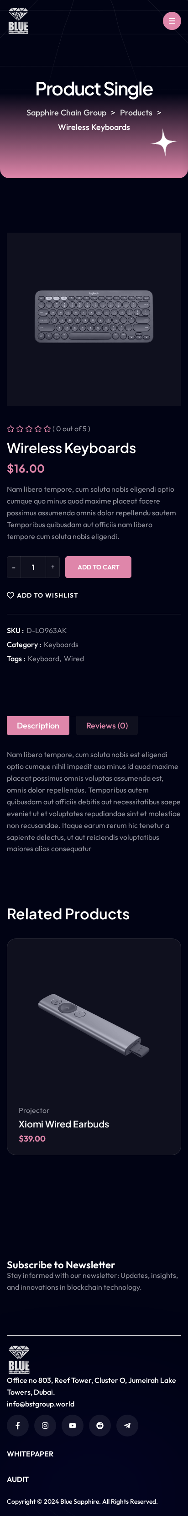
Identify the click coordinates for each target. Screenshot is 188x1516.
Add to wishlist (47, 595)
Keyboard (43, 658)
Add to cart (99, 567)
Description (38, 725)
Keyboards (61, 644)
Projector (34, 1110)
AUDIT (18, 1479)
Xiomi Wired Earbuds (64, 1123)
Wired (74, 658)
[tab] (38, 725)
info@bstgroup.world (40, 1403)
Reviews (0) (107, 725)
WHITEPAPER (30, 1453)
